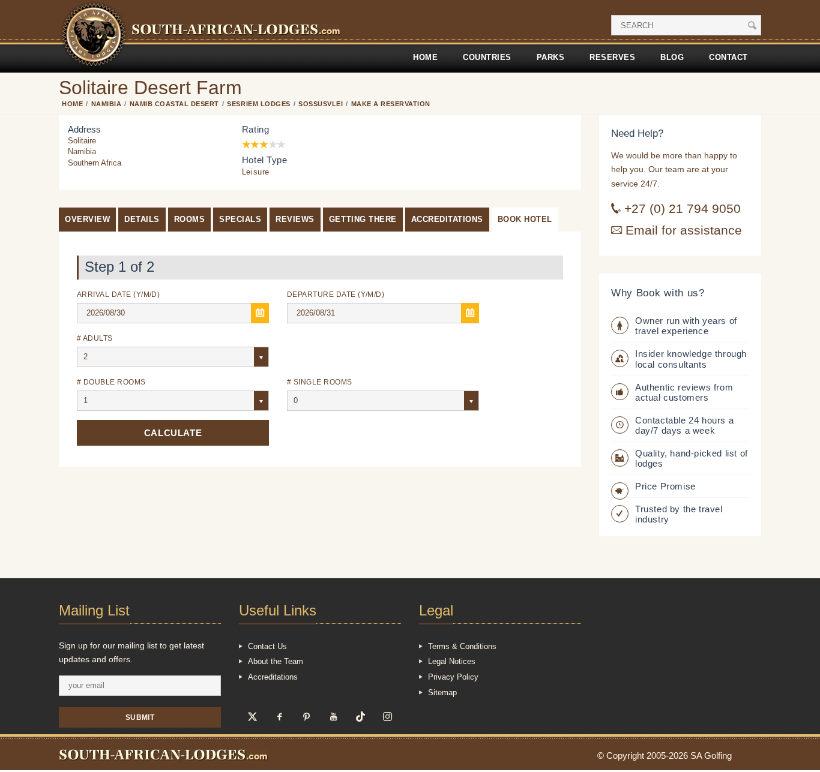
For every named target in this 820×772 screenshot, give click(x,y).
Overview (87, 219)
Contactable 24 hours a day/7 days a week (684, 425)
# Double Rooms (111, 382)
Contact (728, 57)
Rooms (189, 219)
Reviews (295, 219)
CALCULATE (173, 433)
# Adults (95, 338)
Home (425, 57)
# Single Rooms (319, 382)
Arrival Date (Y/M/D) (118, 294)
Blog (672, 57)
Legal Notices (451, 661)
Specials (240, 219)
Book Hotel (525, 219)
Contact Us (267, 646)
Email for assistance (682, 230)
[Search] (752, 25)
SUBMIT (140, 717)
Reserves (612, 57)
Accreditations (447, 219)
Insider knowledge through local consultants (691, 359)
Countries (487, 57)
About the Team (275, 661)
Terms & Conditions (462, 646)
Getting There (363, 219)
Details (142, 219)
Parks (551, 57)
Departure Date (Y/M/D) (335, 294)
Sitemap (442, 692)
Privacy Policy (453, 676)
